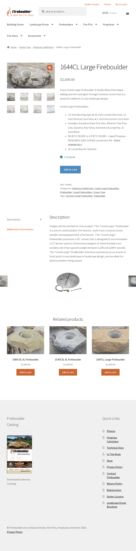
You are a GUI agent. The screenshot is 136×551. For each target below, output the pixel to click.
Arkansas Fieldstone (43, 47)
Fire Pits (88, 24)
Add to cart (70, 169)
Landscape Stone (39, 24)
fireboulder (99, 195)
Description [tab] (13, 219)
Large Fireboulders (82, 192)
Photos (107, 4)
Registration (114, 490)
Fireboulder (66, 192)
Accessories (34, 35)
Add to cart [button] (25, 372)
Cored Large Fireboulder (106, 188)
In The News (114, 454)
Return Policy (114, 483)
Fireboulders (66, 24)
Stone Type (25, 47)
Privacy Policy (114, 467)
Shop (110, 460)
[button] (49, 67)
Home (14, 47)
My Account (121, 4)
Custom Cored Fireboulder (79, 195)
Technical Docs (115, 447)
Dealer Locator (92, 4)
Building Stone (15, 24)
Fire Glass (12, 35)
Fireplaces (108, 24)
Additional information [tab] (20, 229)
